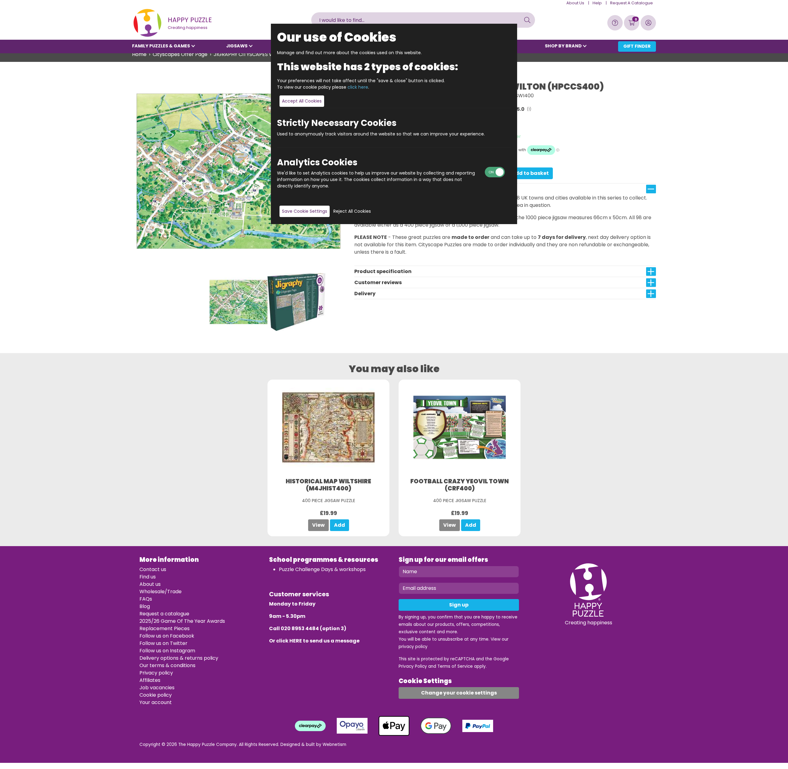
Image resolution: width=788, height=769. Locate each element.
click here (358, 87)
